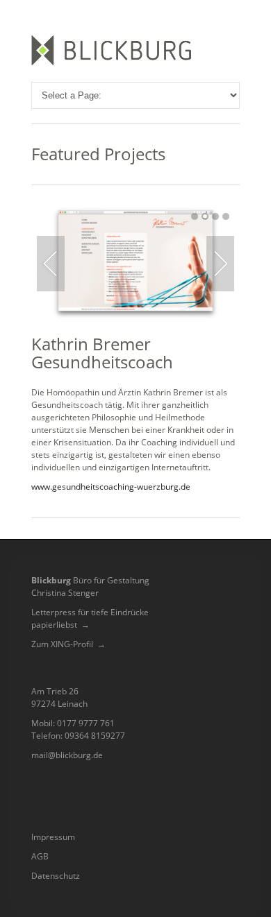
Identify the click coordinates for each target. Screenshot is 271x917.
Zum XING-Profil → (68, 644)
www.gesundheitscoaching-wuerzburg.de (110, 486)
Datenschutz (55, 876)
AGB (40, 856)
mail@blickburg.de (67, 755)
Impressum (53, 837)
